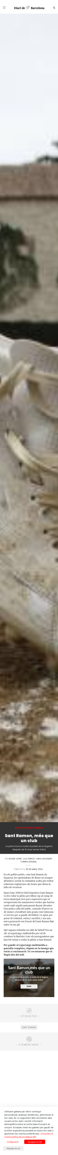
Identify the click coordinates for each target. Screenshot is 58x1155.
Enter (29, 986)
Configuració (12, 1142)
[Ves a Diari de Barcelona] (28, 8)
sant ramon (29, 1027)
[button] (4, 7)
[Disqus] (29, 1088)
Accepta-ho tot (35, 1142)
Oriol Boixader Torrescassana (36, 860)
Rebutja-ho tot (13, 1148)
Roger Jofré (15, 858)
